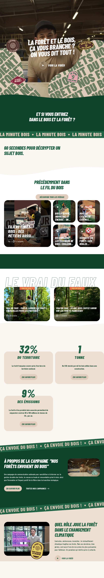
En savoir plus (28, 377)
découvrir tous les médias (52, 197)
